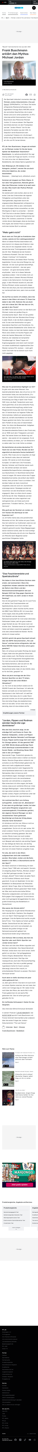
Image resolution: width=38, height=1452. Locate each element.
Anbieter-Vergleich (7, 1376)
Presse (4, 1416)
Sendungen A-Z (6, 1332)
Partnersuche (6, 1360)
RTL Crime (5, 1423)
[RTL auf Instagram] (20, 1440)
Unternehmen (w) (7, 1374)
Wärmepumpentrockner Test (12, 1217)
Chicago (22, 1027)
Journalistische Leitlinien (9, 1341)
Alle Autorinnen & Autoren (9, 1339)
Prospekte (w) (6, 1379)
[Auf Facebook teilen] (26, 95)
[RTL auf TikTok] (25, 1440)
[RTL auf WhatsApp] (35, 1440)
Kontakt (4, 1385)
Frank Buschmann (8, 1030)
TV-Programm (6, 1334)
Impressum (5, 1388)
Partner (4, 1353)
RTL (2, 18)
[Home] (19, 7)
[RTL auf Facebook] (15, 1440)
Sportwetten (5, 1357)
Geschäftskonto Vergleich (9, 1364)
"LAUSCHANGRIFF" (23, 1013)
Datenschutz (5, 1392)
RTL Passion (5, 1428)
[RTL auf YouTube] (30, 1440)
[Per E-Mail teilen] (31, 95)
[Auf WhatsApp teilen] (35, 95)
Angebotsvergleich (7, 1372)
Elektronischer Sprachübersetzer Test (14, 1220)
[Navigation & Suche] (34, 8)
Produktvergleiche (7, 1362)
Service (4, 1383)
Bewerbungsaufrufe (7, 1344)
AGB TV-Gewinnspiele (8, 1397)
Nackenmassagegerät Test (11, 1212)
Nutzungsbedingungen (8, 1395)
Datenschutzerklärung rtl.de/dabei (12, 1400)
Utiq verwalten (6, 1402)
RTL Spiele (5, 1418)
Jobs (3, 1413)
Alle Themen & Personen (9, 1337)
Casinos (4, 1355)
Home (4, 1433)
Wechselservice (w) (7, 1369)
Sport (7, 18)
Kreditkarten (5, 1367)
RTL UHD (4, 1346)
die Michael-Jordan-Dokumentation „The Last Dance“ (20, 102)
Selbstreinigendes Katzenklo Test (13, 1215)
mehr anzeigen (16, 1227)
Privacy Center (6, 1390)
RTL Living (5, 1425)
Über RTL (4, 1411)
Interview (9, 1027)
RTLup (4, 1420)
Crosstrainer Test (8, 1223)
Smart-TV (5, 1348)
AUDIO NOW (7, 1015)
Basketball (20, 1030)
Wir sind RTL (6, 1409)
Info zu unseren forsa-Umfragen (11, 1404)
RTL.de (4, 1329)
